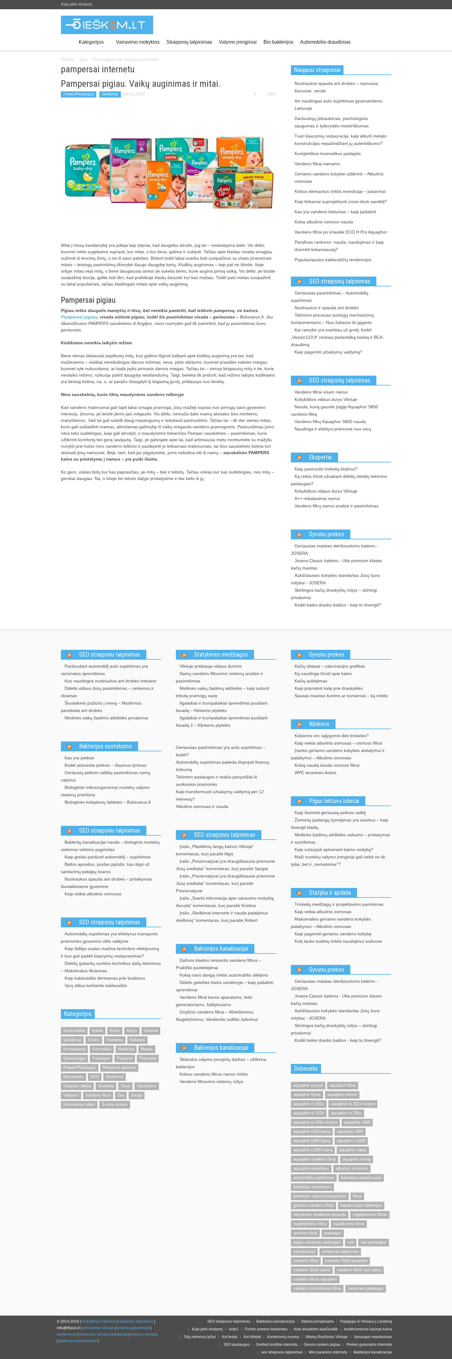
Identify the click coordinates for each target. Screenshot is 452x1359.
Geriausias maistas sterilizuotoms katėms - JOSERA (334, 549)
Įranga (136, 1095)
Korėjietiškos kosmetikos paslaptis (328, 153)
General (151, 1030)
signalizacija (304, 1251)
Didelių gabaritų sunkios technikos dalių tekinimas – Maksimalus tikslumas (111, 967)
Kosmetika (101, 1049)
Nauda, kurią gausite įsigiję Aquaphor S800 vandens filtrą (334, 410)
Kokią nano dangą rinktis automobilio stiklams (224, 975)
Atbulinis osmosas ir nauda (202, 806)
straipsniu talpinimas (340, 1251)
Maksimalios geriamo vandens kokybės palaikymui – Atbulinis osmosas (331, 923)
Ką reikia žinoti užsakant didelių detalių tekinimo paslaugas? (339, 480)
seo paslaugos (374, 1242)
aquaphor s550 (357, 1122)
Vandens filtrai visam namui (321, 392)
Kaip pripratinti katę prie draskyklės (329, 688)
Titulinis (67, 60)
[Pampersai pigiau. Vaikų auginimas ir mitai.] (168, 170)
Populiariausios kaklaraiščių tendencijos (333, 259)
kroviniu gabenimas (133, 1328)
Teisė (125, 1086)
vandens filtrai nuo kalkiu (359, 1270)
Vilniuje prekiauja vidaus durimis (211, 666)
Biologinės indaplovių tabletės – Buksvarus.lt (108, 802)
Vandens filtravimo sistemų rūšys (211, 1081)
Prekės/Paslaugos (78, 94)
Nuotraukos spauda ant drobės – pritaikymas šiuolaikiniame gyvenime (106, 883)
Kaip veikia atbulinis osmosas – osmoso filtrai (338, 743)
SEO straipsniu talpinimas (109, 654)
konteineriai (67, 1334)
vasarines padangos (365, 1288)
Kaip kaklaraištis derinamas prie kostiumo (105, 978)
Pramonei (147, 1058)
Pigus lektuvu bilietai (334, 801)
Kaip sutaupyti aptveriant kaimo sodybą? (334, 849)
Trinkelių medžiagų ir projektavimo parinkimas (339, 904)
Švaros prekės (115, 1104)
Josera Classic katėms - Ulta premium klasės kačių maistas (336, 564)
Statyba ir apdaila (330, 892)
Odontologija (74, 1058)
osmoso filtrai (305, 1233)
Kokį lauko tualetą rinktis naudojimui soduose (338, 941)
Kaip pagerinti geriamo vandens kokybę (333, 933)
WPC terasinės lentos (315, 772)
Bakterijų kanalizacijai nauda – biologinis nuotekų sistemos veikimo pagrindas (110, 846)
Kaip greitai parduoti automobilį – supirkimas (108, 856)
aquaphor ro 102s (308, 1113)
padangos (332, 1233)
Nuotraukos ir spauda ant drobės (327, 307)
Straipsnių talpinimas (189, 42)
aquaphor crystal (308, 1085)
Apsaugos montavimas (373, 1337)
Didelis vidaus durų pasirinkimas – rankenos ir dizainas (107, 692)
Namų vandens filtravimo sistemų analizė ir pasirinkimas (219, 677)
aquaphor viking (357, 1159)
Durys (132, 1030)
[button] (385, 41)
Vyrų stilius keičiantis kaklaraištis (96, 985)
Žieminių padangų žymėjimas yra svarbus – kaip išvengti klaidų (339, 823)
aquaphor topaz (353, 1150)
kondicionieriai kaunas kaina (368, 1329)
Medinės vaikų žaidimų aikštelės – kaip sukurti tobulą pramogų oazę (222, 692)
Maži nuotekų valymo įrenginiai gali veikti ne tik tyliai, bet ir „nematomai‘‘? (338, 860)
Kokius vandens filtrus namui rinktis (214, 1074)
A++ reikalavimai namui (317, 498)
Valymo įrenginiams (317, 1321)
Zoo (120, 1095)
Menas (147, 1049)
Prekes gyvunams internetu (369, 1344)
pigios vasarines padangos (317, 1242)
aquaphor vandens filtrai (314, 1159)
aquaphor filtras (307, 1094)
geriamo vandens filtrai (313, 1205)
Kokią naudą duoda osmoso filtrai (327, 765)
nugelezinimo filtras (370, 1214)
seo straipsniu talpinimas (282, 1352)
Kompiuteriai (74, 1049)
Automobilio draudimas (325, 42)
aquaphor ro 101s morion (353, 1103)
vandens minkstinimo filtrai (317, 1288)
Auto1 (234, 1329)
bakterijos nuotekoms (312, 1187)
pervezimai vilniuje (98, 1328)
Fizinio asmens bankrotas (266, 1329)
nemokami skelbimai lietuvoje (319, 1214)
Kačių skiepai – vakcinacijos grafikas (330, 666)
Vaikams (71, 1095)
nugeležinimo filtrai (310, 1223)
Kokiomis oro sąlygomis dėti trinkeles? (332, 735)
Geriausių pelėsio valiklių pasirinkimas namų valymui (105, 776)
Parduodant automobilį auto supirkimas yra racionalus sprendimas (104, 670)
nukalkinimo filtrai (348, 1223)
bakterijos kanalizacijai (361, 1177)
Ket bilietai (252, 1337)
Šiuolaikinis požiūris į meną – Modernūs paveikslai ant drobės (101, 707)
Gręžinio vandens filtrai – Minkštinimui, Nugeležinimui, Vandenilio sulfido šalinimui (217, 1015)
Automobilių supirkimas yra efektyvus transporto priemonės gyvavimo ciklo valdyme (109, 937)
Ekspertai (320, 457)
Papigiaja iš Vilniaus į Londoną (366, 1321)
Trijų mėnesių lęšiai (199, 1337)
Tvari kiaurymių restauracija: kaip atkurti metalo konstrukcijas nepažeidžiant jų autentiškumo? (341, 140)
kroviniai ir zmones (95, 1334)
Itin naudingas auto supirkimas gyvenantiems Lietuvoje (338, 104)
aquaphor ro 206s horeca (315, 1122)
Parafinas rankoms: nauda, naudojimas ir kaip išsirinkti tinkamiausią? (339, 246)
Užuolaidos (147, 1086)
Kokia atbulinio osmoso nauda (324, 221)
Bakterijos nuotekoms (105, 746)
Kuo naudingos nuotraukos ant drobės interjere (110, 680)
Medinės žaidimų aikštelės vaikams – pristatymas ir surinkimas (340, 838)
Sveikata (106, 1086)
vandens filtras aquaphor (315, 1279)
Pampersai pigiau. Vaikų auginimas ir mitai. (140, 83)
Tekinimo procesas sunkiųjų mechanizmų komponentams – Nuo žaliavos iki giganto (332, 319)
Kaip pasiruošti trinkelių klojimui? (326, 468)
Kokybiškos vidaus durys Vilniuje (326, 399)
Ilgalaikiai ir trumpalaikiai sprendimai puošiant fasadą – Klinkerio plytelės (222, 707)
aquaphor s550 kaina (311, 1131)
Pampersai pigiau (79, 316)
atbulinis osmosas (352, 1168)
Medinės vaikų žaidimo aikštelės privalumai (106, 717)
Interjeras (114, 1039)
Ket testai (229, 1337)
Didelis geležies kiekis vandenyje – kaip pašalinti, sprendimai (225, 986)
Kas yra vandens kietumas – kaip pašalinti (335, 211)
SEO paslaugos (237, 1344)
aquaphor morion (342, 1094)
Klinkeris (319, 724)
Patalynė (125, 1058)
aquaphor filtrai (343, 1085)
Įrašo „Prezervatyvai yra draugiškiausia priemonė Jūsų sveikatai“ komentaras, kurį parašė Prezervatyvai (225, 883)
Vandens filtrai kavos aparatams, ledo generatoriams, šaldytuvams (214, 1001)
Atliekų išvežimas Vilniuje (326, 1337)
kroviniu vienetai (144, 1334)
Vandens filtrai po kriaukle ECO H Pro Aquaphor (341, 232)
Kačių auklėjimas (311, 680)
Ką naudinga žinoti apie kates (323, 673)
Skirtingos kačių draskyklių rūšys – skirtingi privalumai (334, 594)
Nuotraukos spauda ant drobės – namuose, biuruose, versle (337, 87)
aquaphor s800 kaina (311, 1140)
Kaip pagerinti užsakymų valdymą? (328, 352)
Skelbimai (110, 94)
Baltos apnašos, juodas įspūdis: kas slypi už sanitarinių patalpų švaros (105, 868)
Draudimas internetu (99, 1321)
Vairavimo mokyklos (138, 42)
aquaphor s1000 (351, 1140)
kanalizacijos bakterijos (361, 1205)
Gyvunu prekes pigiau (322, 1344)
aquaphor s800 (350, 1131)
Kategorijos (89, 44)
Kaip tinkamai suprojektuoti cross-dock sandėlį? (341, 201)
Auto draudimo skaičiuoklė (316, 1329)
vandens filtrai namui (311, 1270)
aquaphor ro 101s (308, 1103)
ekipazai (120, 1334)
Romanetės (73, 1076)
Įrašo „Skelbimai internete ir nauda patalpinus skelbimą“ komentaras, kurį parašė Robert (222, 916)
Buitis (115, 1030)
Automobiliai (74, 1030)
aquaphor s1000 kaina (312, 1150)
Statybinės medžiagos (221, 654)
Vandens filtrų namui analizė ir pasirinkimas (337, 505)
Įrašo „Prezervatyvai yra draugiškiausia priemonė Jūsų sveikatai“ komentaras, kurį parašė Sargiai (225, 865)
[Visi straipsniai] (68, 42)
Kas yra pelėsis (79, 757)
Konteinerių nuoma (283, 1337)
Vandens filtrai (98, 1095)
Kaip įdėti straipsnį (76, 4)
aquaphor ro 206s (346, 1113)
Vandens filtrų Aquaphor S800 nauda (330, 421)
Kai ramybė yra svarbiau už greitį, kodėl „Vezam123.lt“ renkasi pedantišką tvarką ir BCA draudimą (336, 337)
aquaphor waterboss (311, 1168)
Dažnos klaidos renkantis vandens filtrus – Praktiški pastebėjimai (218, 964)
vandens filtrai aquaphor (346, 1260)
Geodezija (72, 1039)
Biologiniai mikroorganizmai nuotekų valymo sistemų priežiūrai (105, 791)
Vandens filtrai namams (317, 163)
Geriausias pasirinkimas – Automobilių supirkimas (329, 296)
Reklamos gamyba (119, 1067)
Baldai (97, 1030)
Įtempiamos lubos (79, 1104)
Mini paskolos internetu (328, 1352)
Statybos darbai (77, 1086)
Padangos (101, 1058)
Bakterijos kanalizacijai (221, 948)
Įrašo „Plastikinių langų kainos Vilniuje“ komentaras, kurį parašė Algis (215, 850)
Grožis (94, 1039)
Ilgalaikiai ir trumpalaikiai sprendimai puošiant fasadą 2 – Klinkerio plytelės (222, 721)
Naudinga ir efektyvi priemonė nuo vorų (333, 428)
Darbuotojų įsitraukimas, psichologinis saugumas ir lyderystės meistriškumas (332, 122)
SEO (94, 1076)
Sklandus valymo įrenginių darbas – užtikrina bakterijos (221, 1063)
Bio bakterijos (278, 42)
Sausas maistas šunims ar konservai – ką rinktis (341, 695)
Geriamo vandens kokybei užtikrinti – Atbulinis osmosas (339, 177)
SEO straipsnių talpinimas (339, 281)
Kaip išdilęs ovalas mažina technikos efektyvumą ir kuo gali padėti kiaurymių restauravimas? (110, 952)
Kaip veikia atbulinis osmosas (93, 893)
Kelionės (137, 1039)
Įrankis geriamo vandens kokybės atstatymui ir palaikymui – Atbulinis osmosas (338, 754)
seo (350, 1242)
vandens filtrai (305, 1260)
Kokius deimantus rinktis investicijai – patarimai (340, 191)
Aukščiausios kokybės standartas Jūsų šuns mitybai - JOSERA (335, 579)
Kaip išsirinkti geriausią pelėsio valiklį (330, 812)
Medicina (126, 1049)
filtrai (357, 1196)
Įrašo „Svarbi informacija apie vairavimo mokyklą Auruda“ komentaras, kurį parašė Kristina (225, 902)
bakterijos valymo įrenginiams (319, 1196)
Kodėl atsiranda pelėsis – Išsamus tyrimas (105, 765)
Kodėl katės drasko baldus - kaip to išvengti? (338, 604)
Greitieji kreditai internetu (277, 1344)
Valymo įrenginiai (238, 42)
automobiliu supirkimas (313, 1177)
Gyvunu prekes (326, 534)
